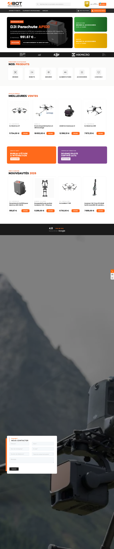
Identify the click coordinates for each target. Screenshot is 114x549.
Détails (25, 133)
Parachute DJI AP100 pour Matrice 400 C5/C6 (18, 204)
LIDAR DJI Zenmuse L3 (67, 126)
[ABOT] (15, 4)
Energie (78, 39)
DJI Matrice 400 (90, 126)
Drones (79, 25)
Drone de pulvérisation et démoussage (43, 127)
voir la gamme (81, 27)
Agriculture (80, 23)
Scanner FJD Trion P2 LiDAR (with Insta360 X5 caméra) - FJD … (94, 205)
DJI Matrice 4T (14, 126)
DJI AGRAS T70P (65, 203)
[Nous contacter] (112, 274)
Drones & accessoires (86, 41)
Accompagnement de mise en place (35, 42)
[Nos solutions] (112, 278)
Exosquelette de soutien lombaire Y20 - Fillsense (43, 204)
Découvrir (15, 42)
